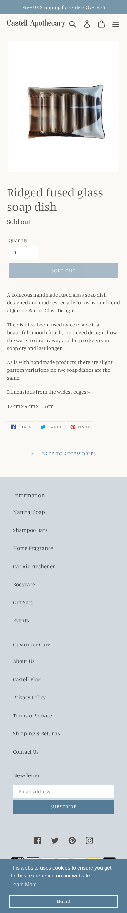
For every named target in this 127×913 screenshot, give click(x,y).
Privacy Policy (29, 697)
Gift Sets (23, 602)
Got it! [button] (64, 901)
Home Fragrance (33, 547)
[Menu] (115, 23)
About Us (24, 661)
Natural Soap (29, 511)
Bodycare (24, 584)
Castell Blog (27, 679)
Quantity (18, 240)
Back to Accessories (68, 453)
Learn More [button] (23, 884)
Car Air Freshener (34, 566)
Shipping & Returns (36, 733)
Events (21, 620)
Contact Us (26, 751)
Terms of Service (32, 715)
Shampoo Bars (30, 530)
